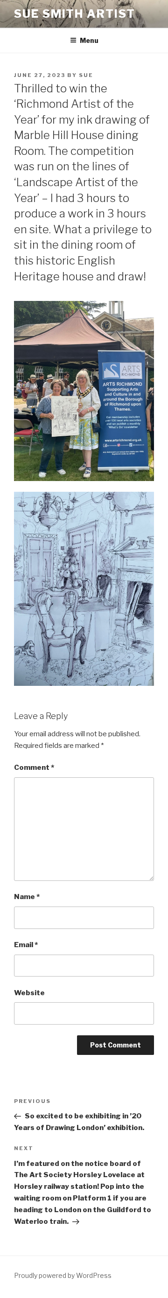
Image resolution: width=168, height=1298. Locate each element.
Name (27, 897)
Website (29, 993)
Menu (89, 40)
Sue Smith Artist (74, 14)
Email (26, 945)
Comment (34, 767)
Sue (86, 75)
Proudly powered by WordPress (63, 1275)
